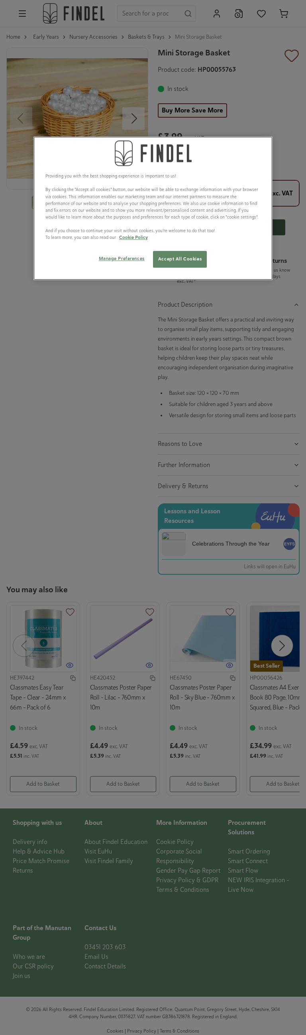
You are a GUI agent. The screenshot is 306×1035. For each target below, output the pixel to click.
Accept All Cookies (180, 259)
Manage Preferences (122, 258)
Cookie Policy (133, 237)
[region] (153, 208)
